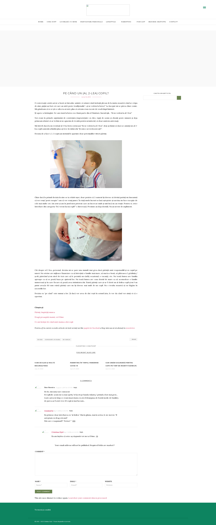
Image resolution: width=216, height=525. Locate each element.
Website (108, 481)
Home (40, 22)
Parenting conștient (86, 346)
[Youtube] (16, 6)
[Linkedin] (19, 6)
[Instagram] (24, 6)
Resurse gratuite (157, 22)
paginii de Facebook (92, 328)
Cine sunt (51, 22)
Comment (39, 452)
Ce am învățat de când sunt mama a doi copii (54, 322)
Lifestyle (111, 22)
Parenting (126, 22)
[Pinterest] (21, 6)
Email (73, 481)
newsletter (130, 328)
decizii (40, 339)
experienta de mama (52, 339)
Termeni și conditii (43, 510)
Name (38, 481)
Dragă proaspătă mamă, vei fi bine (49, 317)
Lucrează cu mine (68, 22)
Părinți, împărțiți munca (45, 312)
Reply (75, 387)
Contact (173, 22)
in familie (66, 339)
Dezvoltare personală (91, 22)
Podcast (141, 22)
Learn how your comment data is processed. (87, 498)
